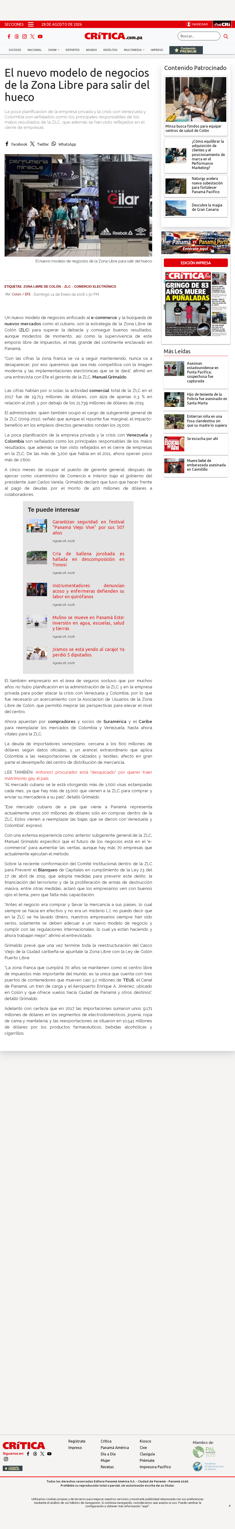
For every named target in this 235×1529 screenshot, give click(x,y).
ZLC (67, 286)
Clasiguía (147, 1454)
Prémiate (147, 1460)
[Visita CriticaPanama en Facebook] (28, 1453)
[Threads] (17, 36)
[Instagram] (25, 36)
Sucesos (15, 50)
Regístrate (76, 1441)
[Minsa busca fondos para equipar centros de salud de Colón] (195, 99)
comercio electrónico (95, 286)
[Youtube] (40, 36)
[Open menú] (31, 24)
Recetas (107, 1467)
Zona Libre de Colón (42, 286)
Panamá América (115, 1448)
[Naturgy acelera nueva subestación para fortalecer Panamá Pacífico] (176, 186)
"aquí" (145, 1506)
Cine (143, 1448)
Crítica (106, 1441)
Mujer (105, 1460)
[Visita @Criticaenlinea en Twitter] (35, 1453)
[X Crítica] (33, 36)
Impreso (157, 50)
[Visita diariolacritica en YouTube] (49, 1453)
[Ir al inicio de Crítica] (115, 35)
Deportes (73, 50)
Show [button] (52, 50)
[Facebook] (9, 36)
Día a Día (108, 1454)
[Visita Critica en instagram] (6, 1459)
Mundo (91, 50)
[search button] (225, 36)
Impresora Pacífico (155, 1467)
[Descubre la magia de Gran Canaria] (176, 208)
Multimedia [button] (133, 50)
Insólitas (110, 50)
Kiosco (145, 1441)
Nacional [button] (35, 50)
